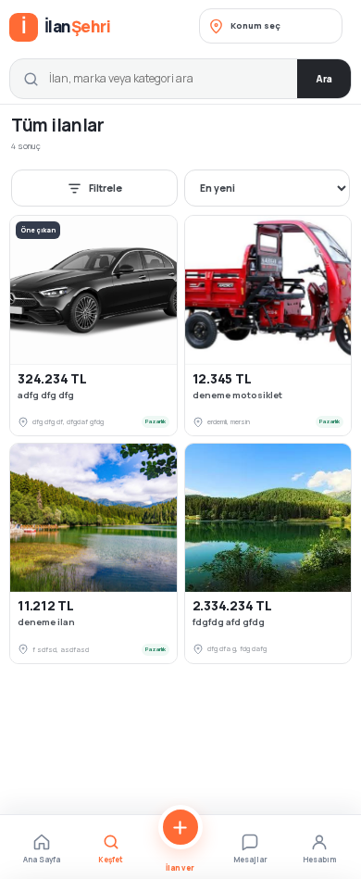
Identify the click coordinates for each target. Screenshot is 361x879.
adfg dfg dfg (46, 395)
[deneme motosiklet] (268, 290)
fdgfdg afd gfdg (229, 622)
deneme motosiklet (237, 395)
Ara (324, 78)
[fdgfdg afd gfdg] (268, 518)
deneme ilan (46, 622)
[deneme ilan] (93, 518)
